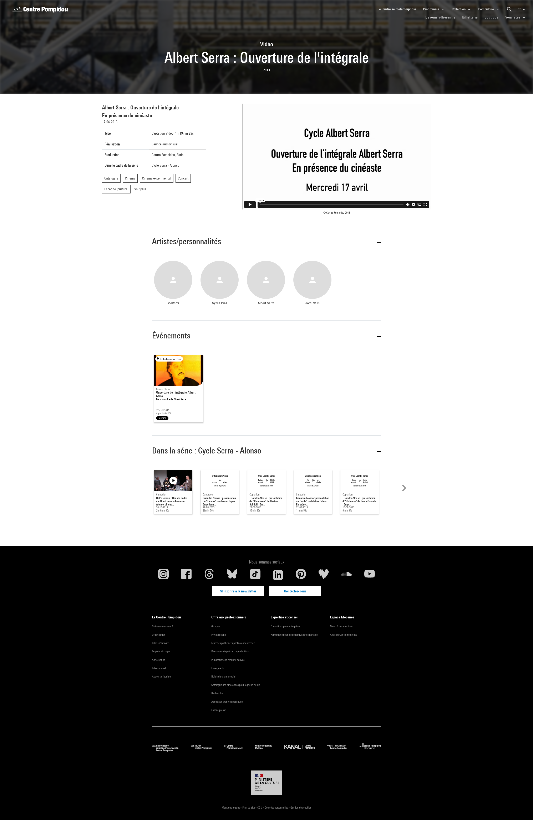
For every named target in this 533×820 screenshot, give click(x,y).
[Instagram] (163, 575)
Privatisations (218, 634)
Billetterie (470, 17)
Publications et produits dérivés (227, 659)
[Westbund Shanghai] (340, 750)
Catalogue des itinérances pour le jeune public (235, 684)
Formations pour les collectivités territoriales (294, 634)
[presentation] (403, 488)
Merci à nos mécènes (341, 626)
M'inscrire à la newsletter (238, 591)
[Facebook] (186, 575)
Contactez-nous (295, 591)
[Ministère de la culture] (266, 782)
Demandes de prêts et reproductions (230, 651)
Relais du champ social (223, 676)
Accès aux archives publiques (227, 701)
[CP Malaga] (266, 750)
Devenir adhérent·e (442, 17)
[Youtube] (369, 575)
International (159, 668)
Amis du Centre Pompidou (343, 634)
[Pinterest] (300, 575)
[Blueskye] (232, 575)
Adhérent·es (158, 659)
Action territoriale (161, 676)
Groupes (215, 626)
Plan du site (248, 807)
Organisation (159, 634)
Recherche (217, 693)
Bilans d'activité (160, 643)
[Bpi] (168, 750)
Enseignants (217, 668)
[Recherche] (509, 9)
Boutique (493, 17)
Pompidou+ (486, 9)
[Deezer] (323, 575)
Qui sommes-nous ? (162, 626)
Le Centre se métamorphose (398, 9)
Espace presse (218, 710)
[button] (266, 242)
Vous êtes (513, 17)
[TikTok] (255, 575)
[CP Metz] (236, 750)
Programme (431, 9)
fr (519, 9)
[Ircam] (204, 750)
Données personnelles (277, 807)
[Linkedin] (277, 575)
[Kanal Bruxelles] (302, 750)
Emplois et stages (161, 651)
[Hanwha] (370, 750)
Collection (459, 9)
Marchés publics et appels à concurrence (233, 643)
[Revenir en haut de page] (523, 810)
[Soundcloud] (346, 575)
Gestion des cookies (300, 807)
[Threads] (209, 575)
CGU (260, 807)
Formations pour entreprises (285, 626)
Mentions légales (231, 807)
